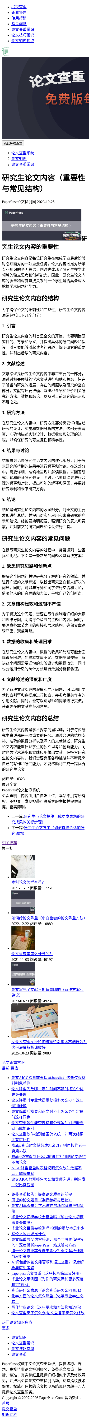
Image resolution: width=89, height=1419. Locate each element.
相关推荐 (9, 843)
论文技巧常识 (22, 35)
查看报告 (19, 13)
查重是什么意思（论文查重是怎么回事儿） (47, 1290)
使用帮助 (19, 18)
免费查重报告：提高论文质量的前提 (41, 1194)
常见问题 (19, 24)
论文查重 (19, 1354)
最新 (5, 1068)
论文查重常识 (22, 30)
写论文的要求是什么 (28, 1234)
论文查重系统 (22, 153)
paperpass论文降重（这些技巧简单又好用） (47, 1273)
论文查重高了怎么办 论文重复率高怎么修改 (47, 1313)
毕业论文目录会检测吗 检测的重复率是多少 (47, 1228)
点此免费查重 (13, 143)
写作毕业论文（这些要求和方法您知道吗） (47, 1307)
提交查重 (19, 7)
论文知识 (19, 159)
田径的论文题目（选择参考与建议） (41, 1200)
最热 (14, 1068)
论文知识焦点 (22, 41)
